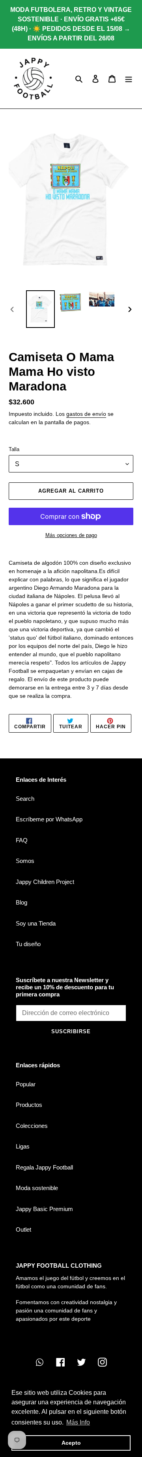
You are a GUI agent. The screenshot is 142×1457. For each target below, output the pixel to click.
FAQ (22, 840)
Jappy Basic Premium (44, 1209)
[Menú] (128, 78)
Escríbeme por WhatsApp (49, 819)
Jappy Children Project (45, 881)
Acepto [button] (71, 1443)
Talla (14, 449)
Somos (25, 860)
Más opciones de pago (71, 535)
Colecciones (32, 1125)
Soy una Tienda (36, 923)
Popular (26, 1084)
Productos (29, 1104)
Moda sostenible (37, 1188)
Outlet (23, 1229)
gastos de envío (86, 414)
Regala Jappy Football (44, 1167)
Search (25, 798)
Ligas (23, 1146)
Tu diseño (28, 944)
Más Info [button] (78, 1422)
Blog (21, 902)
